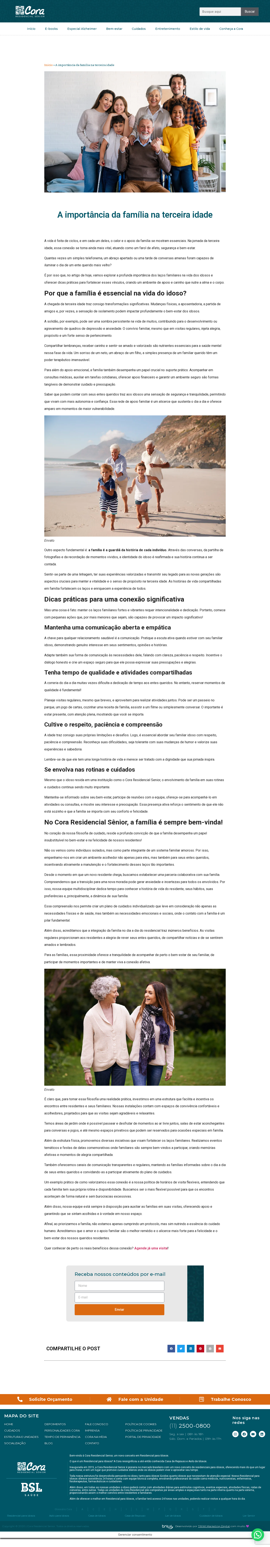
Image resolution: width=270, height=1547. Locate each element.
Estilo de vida (200, 29)
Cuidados (139, 29)
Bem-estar (114, 29)
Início (31, 29)
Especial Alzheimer (82, 29)
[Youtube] (253, 1434)
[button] (171, 1348)
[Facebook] (244, 1434)
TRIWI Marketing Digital (214, 1526)
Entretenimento (167, 29)
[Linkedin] (262, 1434)
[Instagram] (235, 1434)
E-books (51, 29)
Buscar (250, 12)
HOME (8, 1424)
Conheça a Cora (231, 29)
